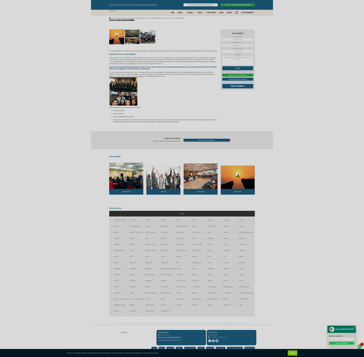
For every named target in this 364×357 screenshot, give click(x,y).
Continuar (292, 353)
